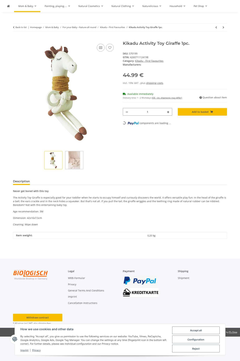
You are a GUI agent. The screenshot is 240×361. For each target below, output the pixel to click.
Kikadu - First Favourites (149, 61)
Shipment (183, 278)
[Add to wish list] (110, 47)
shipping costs (154, 83)
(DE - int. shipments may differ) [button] (167, 97)
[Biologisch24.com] (8, 6)
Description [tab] (21, 181)
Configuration (195, 339)
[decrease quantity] (127, 111)
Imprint (24, 350)
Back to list (21, 27)
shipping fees (44, 323)
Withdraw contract (37, 317)
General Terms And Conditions (86, 290)
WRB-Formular (76, 278)
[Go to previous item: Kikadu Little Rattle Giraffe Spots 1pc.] (216, 27)
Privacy (36, 350)
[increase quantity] (168, 111)
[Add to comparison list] (101, 47)
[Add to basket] (16, 39)
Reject (196, 348)
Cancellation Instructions (82, 303)
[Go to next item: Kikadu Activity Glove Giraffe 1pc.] (223, 27)
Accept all (196, 330)
